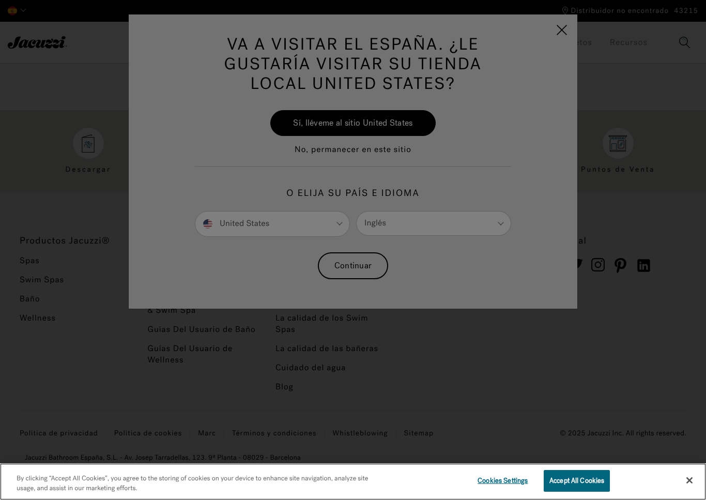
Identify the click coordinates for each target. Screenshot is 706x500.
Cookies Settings (503, 480)
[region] (353, 481)
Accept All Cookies (576, 480)
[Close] (689, 480)
